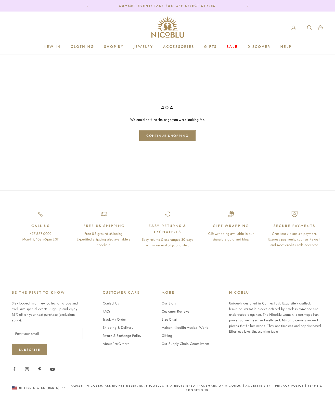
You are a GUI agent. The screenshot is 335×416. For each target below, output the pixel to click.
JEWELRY (143, 46)
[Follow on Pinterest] (39, 369)
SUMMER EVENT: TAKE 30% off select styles (167, 5)
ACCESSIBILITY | (260, 386)
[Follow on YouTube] (52, 369)
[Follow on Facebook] (14, 369)
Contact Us (111, 303)
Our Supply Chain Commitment (185, 343)
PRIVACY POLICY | (291, 386)
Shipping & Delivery (118, 327)
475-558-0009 (40, 233)
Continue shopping (167, 135)
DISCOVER (259, 46)
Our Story (169, 303)
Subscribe (29, 349)
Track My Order (114, 319)
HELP (286, 46)
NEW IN (52, 46)
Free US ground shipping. (104, 233)
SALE (232, 46)
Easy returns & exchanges (161, 239)
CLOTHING (82, 46)
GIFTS (210, 46)
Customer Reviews (175, 311)
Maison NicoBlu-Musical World (185, 327)
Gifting (167, 335)
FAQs (107, 311)
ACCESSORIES (178, 46)
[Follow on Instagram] (27, 369)
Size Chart (169, 319)
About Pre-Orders (116, 343)
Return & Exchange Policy (122, 335)
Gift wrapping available (226, 233)
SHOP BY (114, 46)
